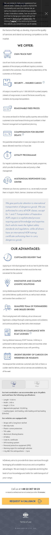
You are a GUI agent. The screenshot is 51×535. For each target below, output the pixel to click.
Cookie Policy (27, 19)
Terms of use (17, 19)
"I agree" (13, 21)
